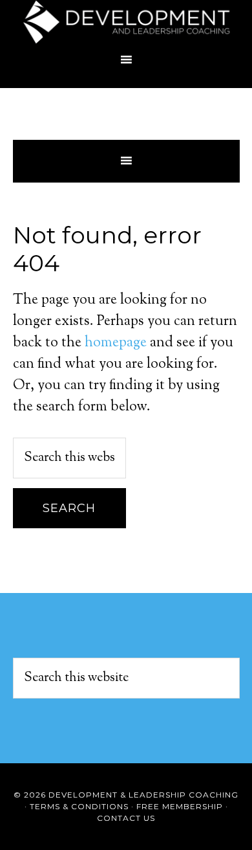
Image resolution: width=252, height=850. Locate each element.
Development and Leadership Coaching (126, 22)
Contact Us (126, 818)
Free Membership (179, 806)
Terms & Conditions (79, 806)
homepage (116, 343)
